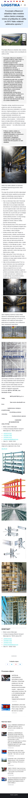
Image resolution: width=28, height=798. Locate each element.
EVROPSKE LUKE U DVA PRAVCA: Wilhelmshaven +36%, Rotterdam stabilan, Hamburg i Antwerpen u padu (16, 761)
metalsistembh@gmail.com (10, 439)
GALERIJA (4, 449)
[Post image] (6, 678)
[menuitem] (5, 1)
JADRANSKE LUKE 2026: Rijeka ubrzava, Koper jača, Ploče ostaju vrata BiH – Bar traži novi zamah (19, 708)
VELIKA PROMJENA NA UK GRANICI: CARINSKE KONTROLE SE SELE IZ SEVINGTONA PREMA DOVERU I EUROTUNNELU (17, 780)
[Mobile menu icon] (24, 5)
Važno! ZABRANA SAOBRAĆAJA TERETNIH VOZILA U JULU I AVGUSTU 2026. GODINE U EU (16, 726)
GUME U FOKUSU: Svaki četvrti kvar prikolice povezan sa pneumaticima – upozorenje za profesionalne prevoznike (17, 771)
